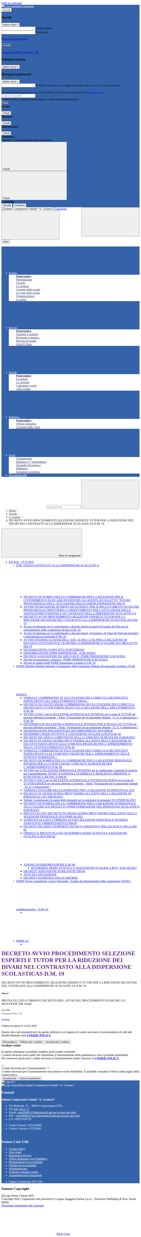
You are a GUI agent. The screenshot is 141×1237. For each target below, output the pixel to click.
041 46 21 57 (21, 1109)
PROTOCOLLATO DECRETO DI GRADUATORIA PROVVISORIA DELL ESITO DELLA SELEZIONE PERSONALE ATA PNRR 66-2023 (80, 815)
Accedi (6, 10)
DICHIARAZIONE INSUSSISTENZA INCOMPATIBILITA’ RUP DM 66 (68, 730)
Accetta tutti (57, 1042)
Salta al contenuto (11, 3)
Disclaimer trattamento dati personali (22, 1205)
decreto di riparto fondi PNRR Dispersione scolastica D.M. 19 (59, 662)
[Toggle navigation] (30, 225)
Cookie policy (17, 1148)
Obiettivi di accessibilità (22, 1165)
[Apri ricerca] (111, 221)
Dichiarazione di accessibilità (25, 1162)
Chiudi (6, 113)
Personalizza (10, 1042)
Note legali (15, 1152)
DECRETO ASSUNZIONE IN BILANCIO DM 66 (54, 871)
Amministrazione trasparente (25, 1175)
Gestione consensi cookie (23, 1172)
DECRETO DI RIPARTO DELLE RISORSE (51, 877)
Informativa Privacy (20, 1155)
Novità (13, 513)
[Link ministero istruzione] (17, 6)
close (6, 241)
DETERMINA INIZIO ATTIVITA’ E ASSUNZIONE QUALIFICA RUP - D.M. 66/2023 (84, 867)
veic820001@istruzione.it (46, 1112)
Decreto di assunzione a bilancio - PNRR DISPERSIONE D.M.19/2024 (66, 659)
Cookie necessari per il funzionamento (23, 1068)
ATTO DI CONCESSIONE (40, 874)
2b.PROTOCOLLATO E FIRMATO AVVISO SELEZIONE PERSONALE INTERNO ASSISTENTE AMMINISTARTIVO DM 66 (76, 821)
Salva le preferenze (30, 1078)
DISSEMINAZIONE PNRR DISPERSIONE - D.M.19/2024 (59, 653)
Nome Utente (44, 28)
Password (41, 32)
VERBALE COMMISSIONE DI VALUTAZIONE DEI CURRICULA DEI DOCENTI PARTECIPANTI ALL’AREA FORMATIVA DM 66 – (76, 699)
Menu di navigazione (69, 555)
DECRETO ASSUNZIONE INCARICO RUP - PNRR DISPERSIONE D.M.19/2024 (74, 656)
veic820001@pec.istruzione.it (47, 1115)
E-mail (40, 85)
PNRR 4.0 (22, 940)
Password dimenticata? (14, 38)
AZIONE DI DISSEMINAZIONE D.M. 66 (50, 864)
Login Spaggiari (96, 92)
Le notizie (14, 517)
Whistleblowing (18, 1168)
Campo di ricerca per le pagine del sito (23, 506)
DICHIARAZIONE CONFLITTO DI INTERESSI (54, 649)
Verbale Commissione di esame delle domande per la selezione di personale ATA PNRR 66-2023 (80, 800)
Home (12, 510)
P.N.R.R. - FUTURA (21, 562)
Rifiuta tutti (31, 1042)
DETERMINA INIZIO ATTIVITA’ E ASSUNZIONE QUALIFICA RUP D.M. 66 (72, 734)
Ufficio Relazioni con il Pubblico (28, 1158)
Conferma (20, 205)
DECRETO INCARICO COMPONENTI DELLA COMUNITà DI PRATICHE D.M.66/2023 (79, 737)
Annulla (7, 205)
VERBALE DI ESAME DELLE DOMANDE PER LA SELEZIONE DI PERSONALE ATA (79, 790)
